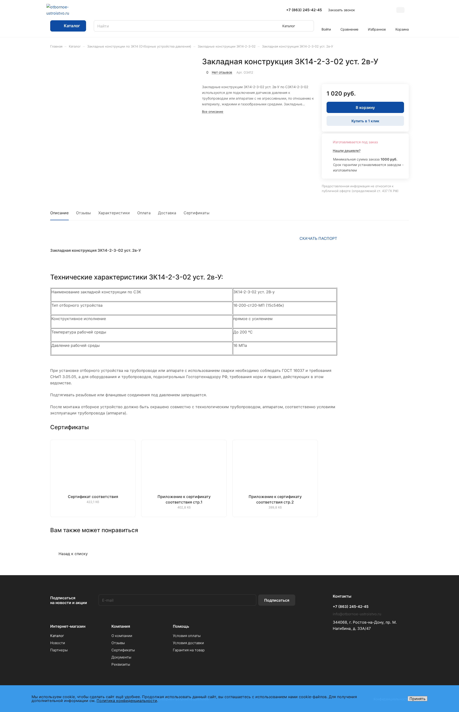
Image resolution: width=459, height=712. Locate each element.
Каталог (57, 635)
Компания (120, 626)
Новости (57, 643)
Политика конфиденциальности (127, 700)
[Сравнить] (394, 72)
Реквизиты (120, 664)
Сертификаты (196, 212)
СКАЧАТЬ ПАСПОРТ (318, 238)
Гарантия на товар (189, 650)
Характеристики (114, 212)
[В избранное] (382, 72)
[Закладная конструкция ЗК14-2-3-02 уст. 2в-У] (161, 119)
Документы (121, 657)
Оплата (144, 212)
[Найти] (308, 26)
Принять (418, 698)
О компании (121, 635)
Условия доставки (188, 643)
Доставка (167, 212)
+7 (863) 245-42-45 (304, 10)
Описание (59, 212)
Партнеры (59, 650)
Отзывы (83, 212)
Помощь (181, 626)
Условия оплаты (187, 635)
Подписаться (276, 600)
